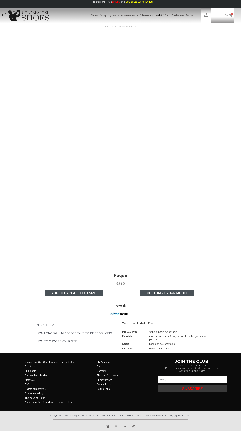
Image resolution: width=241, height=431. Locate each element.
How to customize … (35, 389)
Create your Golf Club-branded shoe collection (50, 362)
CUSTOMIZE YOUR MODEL (167, 293)
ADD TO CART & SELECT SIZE (73, 293)
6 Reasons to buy (149, 15)
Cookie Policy (104, 384)
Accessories (128, 15)
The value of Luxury (35, 398)
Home (107, 26)
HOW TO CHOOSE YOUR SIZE (56, 341)
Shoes (94, 15)
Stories (190, 15)
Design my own (108, 15)
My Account (103, 362)
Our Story (30, 366)
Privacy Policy (104, 380)
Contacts (101, 371)
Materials (30, 380)
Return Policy (104, 389)
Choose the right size (36, 375)
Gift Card (165, 15)
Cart (99, 366)
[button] (74, 325)
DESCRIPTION (45, 325)
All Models (30, 371)
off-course (123, 26)
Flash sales (178, 15)
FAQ (27, 384)
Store (114, 26)
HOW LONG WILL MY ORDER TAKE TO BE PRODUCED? (74, 333)
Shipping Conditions (107, 375)
